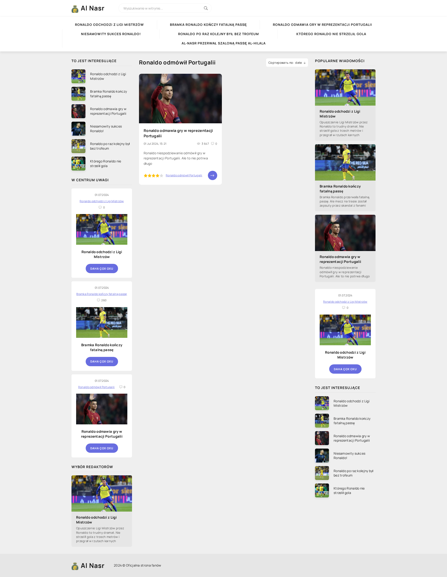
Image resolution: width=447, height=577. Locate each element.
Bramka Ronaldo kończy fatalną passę (208, 24)
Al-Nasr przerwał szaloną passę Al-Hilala (224, 43)
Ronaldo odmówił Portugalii (184, 175)
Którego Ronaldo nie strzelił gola (331, 34)
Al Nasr (93, 7)
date (298, 62)
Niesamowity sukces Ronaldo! (111, 34)
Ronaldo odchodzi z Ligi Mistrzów (109, 24)
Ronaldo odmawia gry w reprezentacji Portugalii (322, 24)
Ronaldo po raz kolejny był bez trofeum (218, 34)
